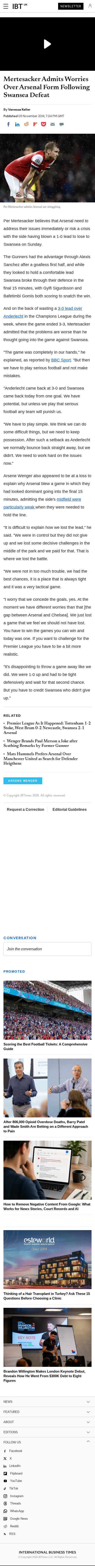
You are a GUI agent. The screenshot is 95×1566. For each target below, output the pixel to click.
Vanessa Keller (19, 109)
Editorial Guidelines (70, 809)
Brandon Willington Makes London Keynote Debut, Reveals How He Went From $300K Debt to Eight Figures (44, 1375)
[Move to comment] (61, 124)
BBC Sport (61, 360)
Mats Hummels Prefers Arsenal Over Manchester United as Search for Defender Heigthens (40, 759)
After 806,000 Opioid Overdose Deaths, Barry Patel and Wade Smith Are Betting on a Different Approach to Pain (45, 1126)
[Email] (52, 124)
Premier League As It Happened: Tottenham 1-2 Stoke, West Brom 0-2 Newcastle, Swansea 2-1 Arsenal (47, 728)
